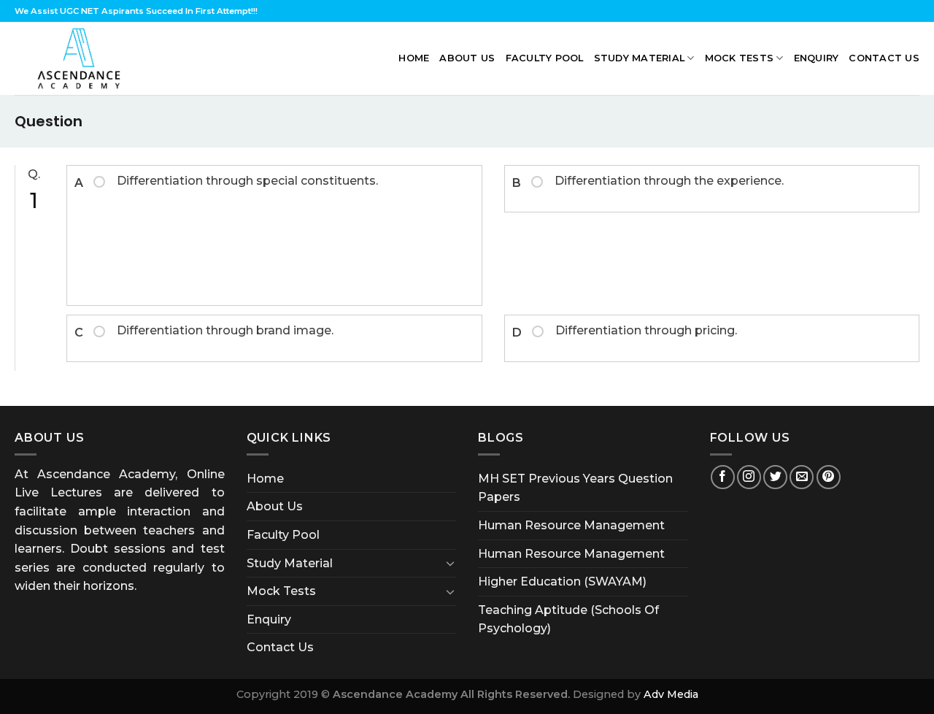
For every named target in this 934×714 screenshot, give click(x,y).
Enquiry (816, 58)
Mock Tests (739, 58)
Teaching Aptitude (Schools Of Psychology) (568, 619)
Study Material (639, 58)
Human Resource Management (571, 525)
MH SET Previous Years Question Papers (575, 488)
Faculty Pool (545, 58)
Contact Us (884, 58)
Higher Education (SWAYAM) (562, 581)
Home (413, 58)
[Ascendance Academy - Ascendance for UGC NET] (82, 58)
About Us (467, 58)
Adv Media (671, 694)
